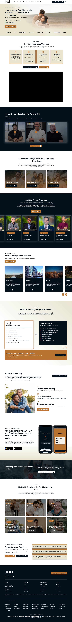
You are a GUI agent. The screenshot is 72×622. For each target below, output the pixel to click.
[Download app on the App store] (18, 448)
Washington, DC (25, 608)
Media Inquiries (58, 591)
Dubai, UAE (15, 606)
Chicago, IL (42, 608)
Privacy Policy (22, 616)
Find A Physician (38, 1)
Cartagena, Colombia (62, 606)
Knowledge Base (58, 586)
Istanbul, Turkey (52, 606)
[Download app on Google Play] (9, 448)
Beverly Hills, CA (7, 610)
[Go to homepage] (7, 1)
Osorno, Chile (52, 604)
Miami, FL (60, 608)
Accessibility (59, 616)
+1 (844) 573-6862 (8, 585)
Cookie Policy (28, 616)
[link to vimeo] (11, 576)
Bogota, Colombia (62, 604)
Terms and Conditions (35, 616)
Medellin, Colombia (35, 608)
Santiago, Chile (25, 606)
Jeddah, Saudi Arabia (35, 604)
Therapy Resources (59, 589)
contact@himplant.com (9, 586)
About (25, 586)
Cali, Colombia (43, 604)
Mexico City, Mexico (35, 606)
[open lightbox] (15, 132)
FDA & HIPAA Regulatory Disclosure (12, 616)
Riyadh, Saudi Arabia (17, 608)
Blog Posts (57, 584)
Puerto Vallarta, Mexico (44, 606)
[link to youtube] (13, 576)
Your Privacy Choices (44, 616)
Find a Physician (27, 589)
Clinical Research (42, 586)
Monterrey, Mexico (8, 608)
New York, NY (52, 608)
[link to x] (8, 576)
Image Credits (39, 617)
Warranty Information (43, 584)
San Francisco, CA (7, 604)
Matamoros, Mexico (26, 604)
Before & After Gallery (43, 589)
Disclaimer (63, 616)
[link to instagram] (5, 576)
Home (12, 1)
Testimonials (42, 591)
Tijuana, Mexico (16, 604)
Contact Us (26, 591)
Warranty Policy (33, 617)
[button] (18, 2)
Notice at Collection (52, 616)
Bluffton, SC (6, 606)
